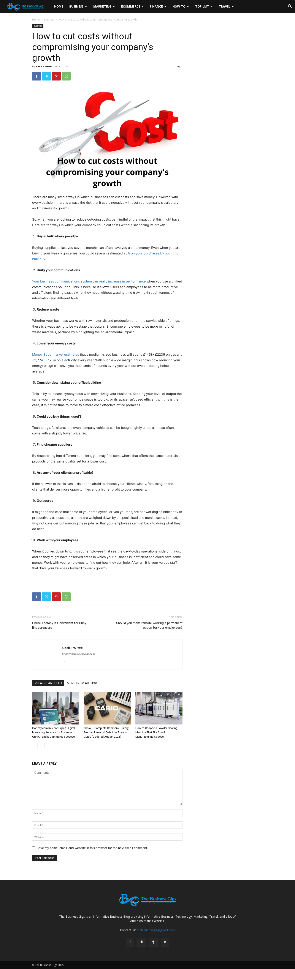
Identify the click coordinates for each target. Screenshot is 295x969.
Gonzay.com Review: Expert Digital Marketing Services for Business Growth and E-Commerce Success (53, 732)
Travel (224, 6)
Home (58, 6)
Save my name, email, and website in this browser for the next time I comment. (92, 848)
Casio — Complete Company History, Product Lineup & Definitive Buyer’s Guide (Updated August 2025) (106, 732)
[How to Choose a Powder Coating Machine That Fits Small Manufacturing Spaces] (158, 708)
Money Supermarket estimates (55, 354)
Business (76, 6)
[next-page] (41, 745)
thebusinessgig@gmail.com (156, 930)
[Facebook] (36, 76)
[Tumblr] (153, 942)
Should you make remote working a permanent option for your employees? (149, 625)
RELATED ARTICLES (48, 683)
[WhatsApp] (66, 76)
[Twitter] (46, 76)
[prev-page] (35, 745)
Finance (156, 6)
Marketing (102, 6)
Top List (202, 6)
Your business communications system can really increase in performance (89, 281)
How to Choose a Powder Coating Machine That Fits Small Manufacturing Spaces (156, 732)
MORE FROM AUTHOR (82, 683)
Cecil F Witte (44, 66)
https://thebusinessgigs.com (78, 653)
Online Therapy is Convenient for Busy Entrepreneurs (59, 625)
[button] (290, 7)
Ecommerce (130, 6)
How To (179, 6)
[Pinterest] (56, 76)
